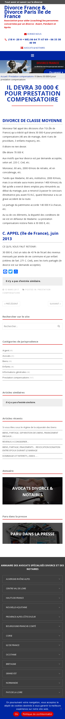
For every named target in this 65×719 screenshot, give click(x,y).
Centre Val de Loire (16, 588)
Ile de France (12, 645)
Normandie (12, 682)
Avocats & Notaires (34, 47)
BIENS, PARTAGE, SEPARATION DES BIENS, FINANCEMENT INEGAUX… (30, 434)
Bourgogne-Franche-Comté (21, 626)
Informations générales (14, 372)
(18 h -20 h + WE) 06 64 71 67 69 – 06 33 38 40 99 (34, 41)
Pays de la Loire (14, 692)
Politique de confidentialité (37, 714)
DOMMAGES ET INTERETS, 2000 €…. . (20, 455)
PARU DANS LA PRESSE (32, 534)
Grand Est (11, 673)
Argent (5, 350)
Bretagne (11, 664)
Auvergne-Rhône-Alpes (18, 579)
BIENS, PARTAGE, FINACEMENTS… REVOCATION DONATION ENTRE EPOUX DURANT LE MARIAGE (31, 449)
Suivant (55, 303)
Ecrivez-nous (34, 34)
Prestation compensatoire (21, 76)
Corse (9, 635)
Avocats (6, 355)
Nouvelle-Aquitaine (16, 607)
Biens (5, 361)
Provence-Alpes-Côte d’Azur (21, 616)
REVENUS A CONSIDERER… (15, 441)
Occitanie (11, 654)
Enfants (6, 366)
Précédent (11, 303)
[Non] (60, 708)
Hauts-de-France (15, 598)
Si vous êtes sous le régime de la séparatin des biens (29, 427)
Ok (16, 714)
